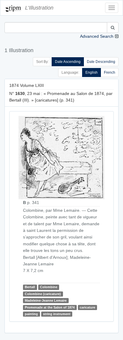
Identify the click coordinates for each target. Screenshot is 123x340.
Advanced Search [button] (96, 36)
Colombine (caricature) (43, 294)
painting (31, 314)
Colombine (48, 287)
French (109, 72)
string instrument (56, 314)
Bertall (30, 287)
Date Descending (101, 62)
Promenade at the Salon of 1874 (50, 307)
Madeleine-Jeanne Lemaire (46, 300)
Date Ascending (68, 62)
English (91, 72)
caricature (87, 307)
